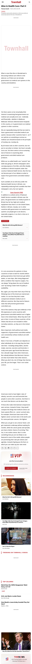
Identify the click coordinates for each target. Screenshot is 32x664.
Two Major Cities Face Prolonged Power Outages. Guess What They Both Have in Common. (15, 521)
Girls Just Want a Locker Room (11, 596)
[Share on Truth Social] (5, 448)
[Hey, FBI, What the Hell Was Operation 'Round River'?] (16, 641)
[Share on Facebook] (8, 448)
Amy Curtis (4, 524)
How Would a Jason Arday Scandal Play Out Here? (15, 603)
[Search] (29, 2)
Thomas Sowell (5, 9)
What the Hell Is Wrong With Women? (12, 497)
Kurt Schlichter (5, 499)
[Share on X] (2, 448)
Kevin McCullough (6, 548)
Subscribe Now (23, 468)
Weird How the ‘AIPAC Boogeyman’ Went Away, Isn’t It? (14, 586)
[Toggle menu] (2, 2)
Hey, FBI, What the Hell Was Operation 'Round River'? (16, 651)
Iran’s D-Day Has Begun (8, 546)
